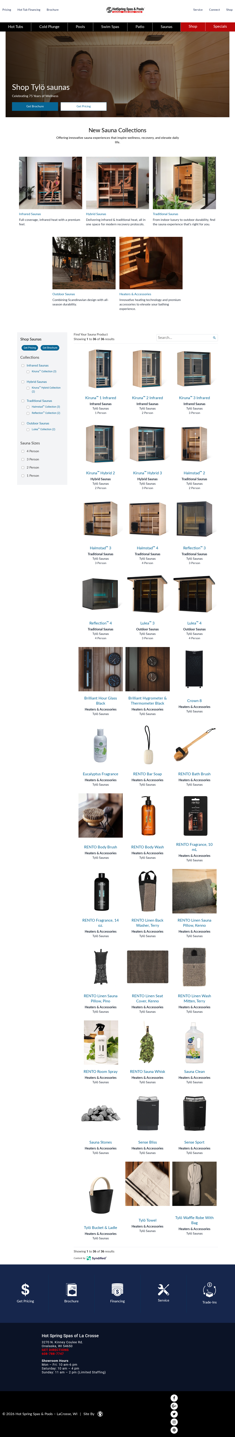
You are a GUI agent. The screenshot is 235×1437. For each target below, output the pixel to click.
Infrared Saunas (101, 404)
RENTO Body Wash (147, 847)
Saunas (166, 27)
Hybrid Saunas (100, 479)
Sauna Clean (194, 1072)
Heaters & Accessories (101, 709)
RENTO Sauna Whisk (147, 1072)
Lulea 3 (147, 623)
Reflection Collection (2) (46, 413)
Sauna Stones (100, 1142)
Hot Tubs (15, 27)
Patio (140, 27)
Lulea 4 (194, 623)
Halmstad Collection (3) (46, 406)
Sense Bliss (147, 1142)
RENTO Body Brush (100, 847)
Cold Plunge (49, 27)
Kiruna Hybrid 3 (147, 473)
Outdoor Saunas (147, 629)
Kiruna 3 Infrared (194, 398)
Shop (229, 9)
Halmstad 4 (147, 548)
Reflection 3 (194, 548)
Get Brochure (35, 106)
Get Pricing (84, 106)
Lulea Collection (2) (43, 429)
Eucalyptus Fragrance (100, 774)
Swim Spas (110, 27)
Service (198, 9)
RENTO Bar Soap (147, 774)
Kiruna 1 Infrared (100, 398)
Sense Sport (194, 1142)
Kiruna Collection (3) (44, 371)
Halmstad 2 (194, 473)
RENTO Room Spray (101, 1072)
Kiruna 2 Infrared (147, 398)
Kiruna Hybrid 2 (100, 473)
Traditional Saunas (194, 479)
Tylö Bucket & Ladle (100, 1228)
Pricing (6, 9)
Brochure (53, 9)
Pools (80, 27)
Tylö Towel (148, 1220)
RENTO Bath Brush (194, 774)
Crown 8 (194, 701)
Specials (220, 26)
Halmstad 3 (100, 548)
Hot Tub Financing (28, 9)
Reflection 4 (100, 623)
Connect (214, 9)
